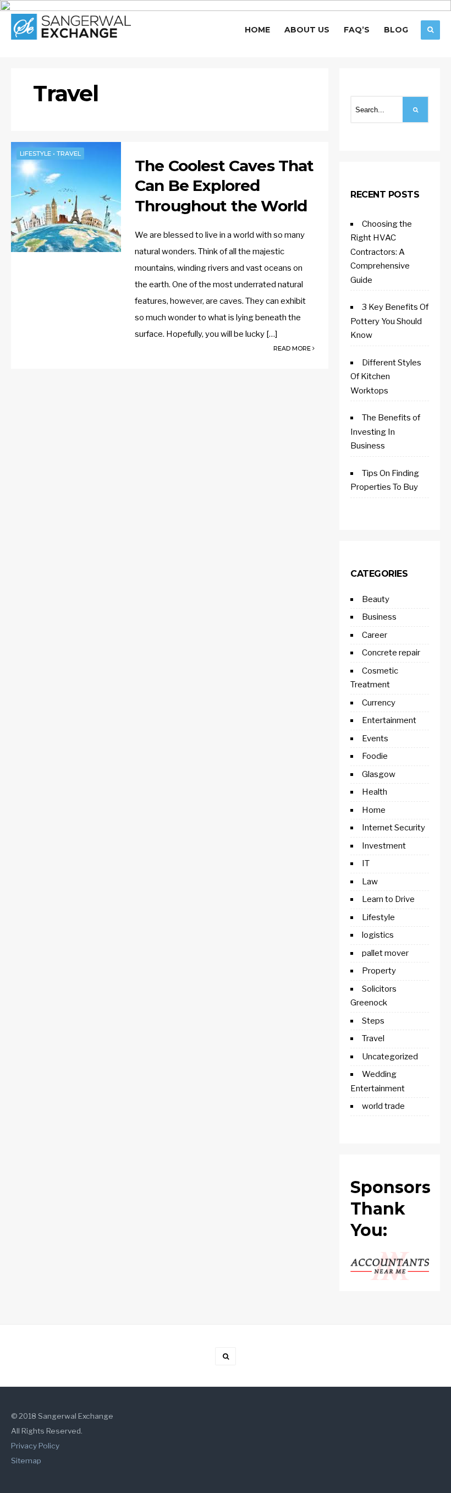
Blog (396, 30)
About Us (306, 30)
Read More (292, 348)
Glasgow (378, 774)
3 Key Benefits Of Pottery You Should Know (389, 321)
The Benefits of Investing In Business (385, 432)
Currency (378, 703)
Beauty (375, 599)
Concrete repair (391, 653)
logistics (378, 935)
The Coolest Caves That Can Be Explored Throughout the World (224, 185)
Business (379, 617)
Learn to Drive (388, 899)
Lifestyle (35, 153)
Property (379, 971)
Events (375, 738)
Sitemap (26, 1460)
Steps (373, 1021)
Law (370, 882)
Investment (384, 846)
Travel (69, 153)
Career (374, 635)
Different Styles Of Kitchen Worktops (385, 377)
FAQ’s (357, 30)
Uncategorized (390, 1057)
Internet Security (393, 828)
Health (374, 792)
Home (257, 30)
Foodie (375, 756)
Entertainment (389, 720)
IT (366, 863)
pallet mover (385, 953)
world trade (383, 1106)
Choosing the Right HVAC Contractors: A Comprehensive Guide (381, 252)
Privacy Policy (35, 1445)
